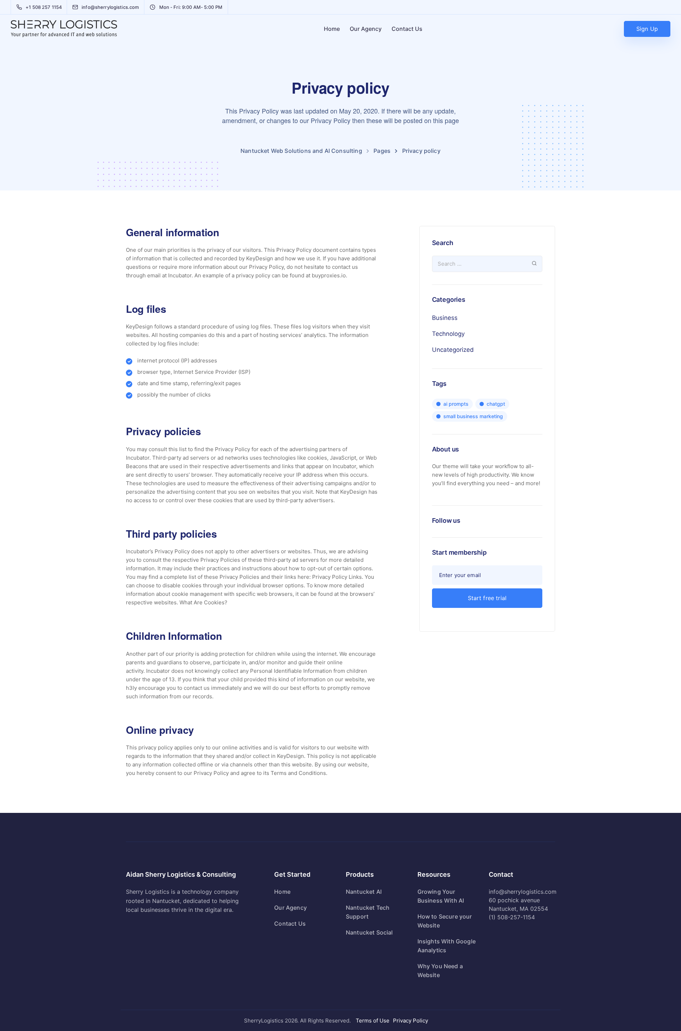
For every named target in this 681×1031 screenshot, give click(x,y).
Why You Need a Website (440, 971)
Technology (448, 333)
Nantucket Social (369, 932)
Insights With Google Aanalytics (446, 946)
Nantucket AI (364, 891)
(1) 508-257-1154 (512, 917)
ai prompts (456, 404)
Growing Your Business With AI (440, 896)
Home (332, 28)
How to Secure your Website (444, 921)
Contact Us (407, 28)
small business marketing (473, 416)
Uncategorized (453, 349)
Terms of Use (372, 1020)
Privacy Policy (410, 1020)
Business (445, 317)
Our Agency (366, 28)
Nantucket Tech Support (367, 912)
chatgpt (496, 404)
